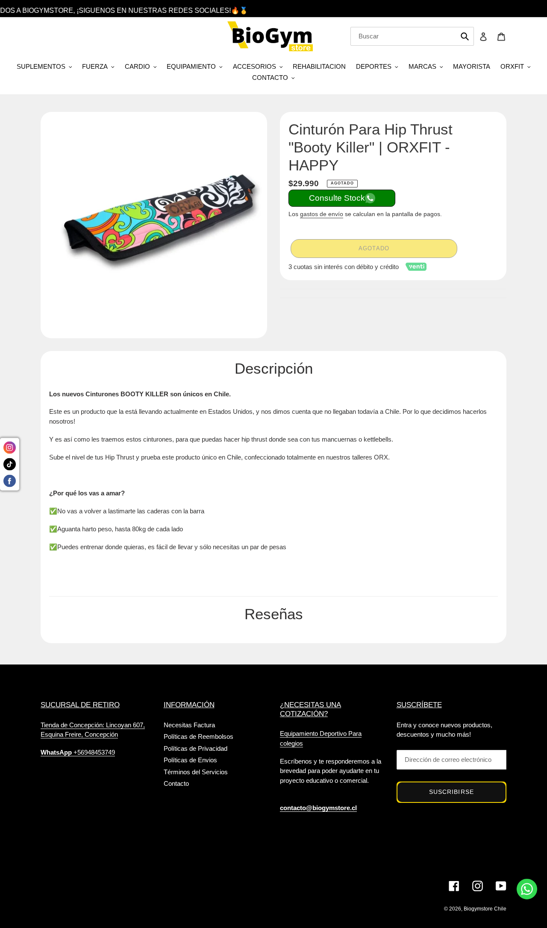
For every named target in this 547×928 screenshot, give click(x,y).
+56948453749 (78, 752)
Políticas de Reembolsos (198, 736)
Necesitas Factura (189, 725)
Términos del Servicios (196, 772)
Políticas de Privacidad (195, 748)
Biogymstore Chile (485, 909)
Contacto (176, 783)
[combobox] (411, 36)
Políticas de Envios (190, 760)
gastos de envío (321, 214)
